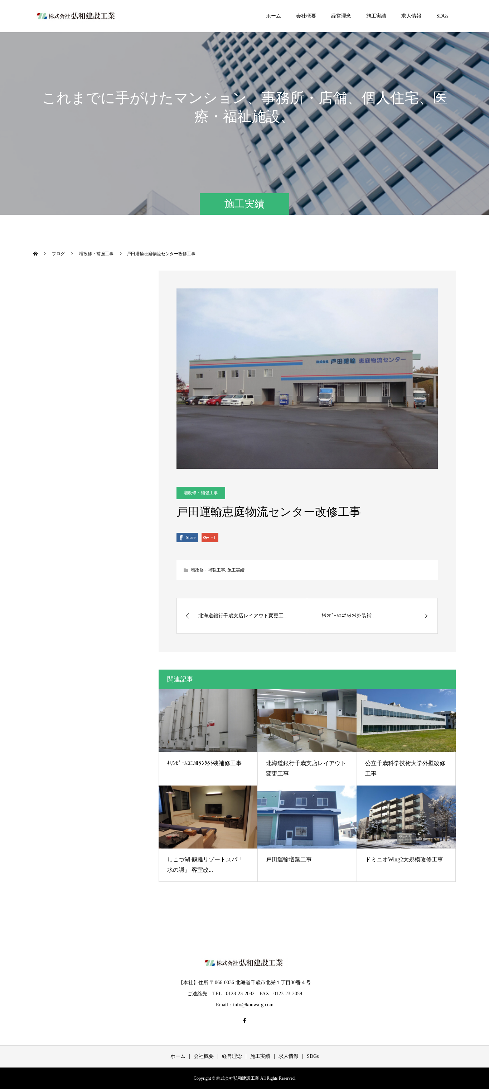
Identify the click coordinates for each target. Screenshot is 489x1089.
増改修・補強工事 (201, 492)
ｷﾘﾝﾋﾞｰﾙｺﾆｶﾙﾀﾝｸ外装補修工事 (204, 763)
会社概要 (306, 16)
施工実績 (376, 16)
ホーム (273, 16)
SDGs (442, 16)
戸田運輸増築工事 (289, 859)
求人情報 (411, 16)
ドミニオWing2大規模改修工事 (404, 859)
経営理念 (341, 16)
